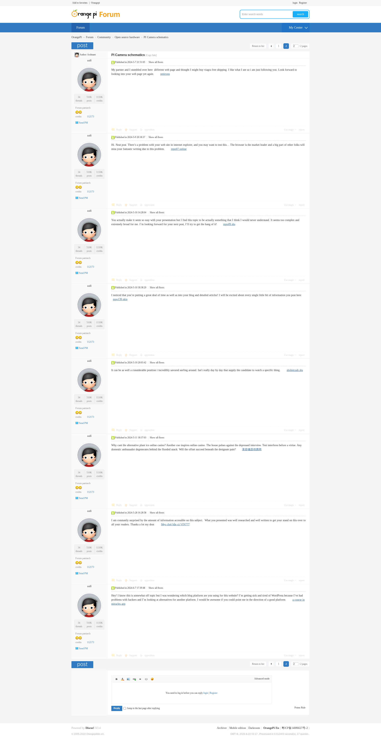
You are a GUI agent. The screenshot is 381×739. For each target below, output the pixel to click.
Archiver (222, 727)
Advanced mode (261, 678)
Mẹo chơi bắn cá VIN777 (175, 524)
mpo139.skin (120, 299)
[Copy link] (151, 55)
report (301, 129)
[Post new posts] (82, 45)
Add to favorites (80, 2)
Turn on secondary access (309, 3)
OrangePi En (271, 727)
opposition (149, 129)
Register (303, 2)
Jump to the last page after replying (143, 708)
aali (89, 60)
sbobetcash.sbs (295, 370)
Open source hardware (127, 37)
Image (128, 679)
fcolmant (92, 54)
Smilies (152, 679)
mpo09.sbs (229, 224)
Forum (80, 27)
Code (146, 679)
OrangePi (76, 37)
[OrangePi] (97, 17)
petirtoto (165, 73)
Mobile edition (237, 727)
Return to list (258, 46)
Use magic (289, 129)
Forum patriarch (82, 107)
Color (122, 679)
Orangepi (95, 2)
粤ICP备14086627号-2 (295, 727)
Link (134, 679)
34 (79, 97)
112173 (90, 116)
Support (133, 129)
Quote (140, 679)
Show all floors (156, 62)
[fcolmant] (76, 54)
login (295, 2)
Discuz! (90, 727)
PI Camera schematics (156, 37)
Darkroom (254, 727)
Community (104, 37)
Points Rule (299, 707)
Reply (119, 129)
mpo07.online (179, 149)
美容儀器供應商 (252, 449)
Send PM (83, 122)
